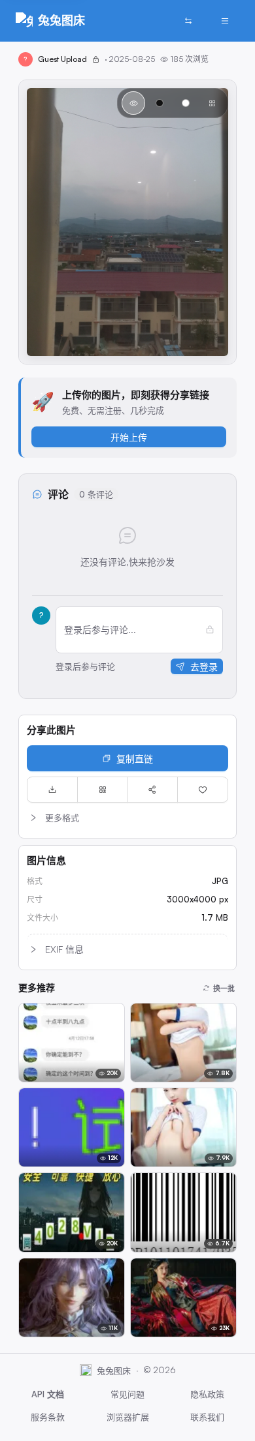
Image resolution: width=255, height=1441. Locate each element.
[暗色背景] (159, 103)
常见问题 (127, 1394)
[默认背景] (133, 103)
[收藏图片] (202, 790)
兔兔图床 (61, 20)
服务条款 (48, 1417)
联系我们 (207, 1417)
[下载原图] (52, 790)
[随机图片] (188, 21)
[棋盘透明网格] (212, 103)
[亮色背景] (185, 103)
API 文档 (47, 1394)
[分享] (153, 790)
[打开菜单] (225, 21)
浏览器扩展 (128, 1417)
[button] (127, 817)
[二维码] (102, 790)
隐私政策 (207, 1394)
